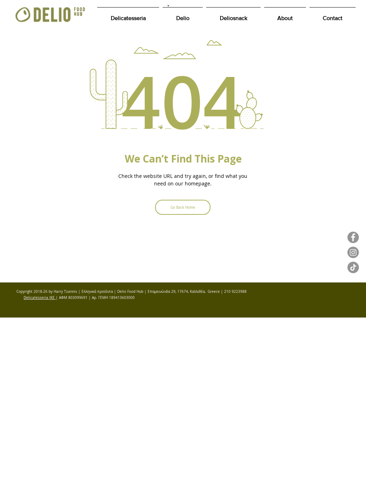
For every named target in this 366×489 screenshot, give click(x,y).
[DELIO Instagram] (353, 252)
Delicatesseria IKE (40, 297)
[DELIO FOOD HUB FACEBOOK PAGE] (353, 237)
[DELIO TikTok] (353, 267)
